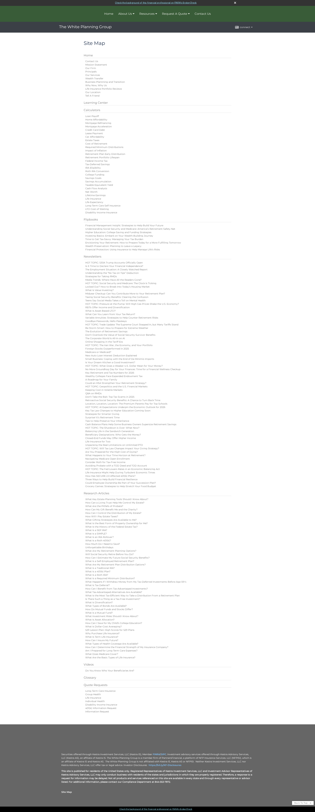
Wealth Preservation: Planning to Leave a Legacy (113, 246)
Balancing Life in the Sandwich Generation (109, 431)
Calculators (92, 110)
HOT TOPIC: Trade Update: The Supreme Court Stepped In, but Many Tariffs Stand (131, 324)
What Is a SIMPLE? (96, 533)
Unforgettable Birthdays (99, 547)
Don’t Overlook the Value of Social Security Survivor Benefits (120, 334)
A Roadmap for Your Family (101, 379)
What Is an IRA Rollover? (99, 537)
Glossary (90, 677)
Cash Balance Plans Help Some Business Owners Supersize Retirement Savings (130, 424)
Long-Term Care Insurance (100, 690)
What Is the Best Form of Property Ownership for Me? (116, 523)
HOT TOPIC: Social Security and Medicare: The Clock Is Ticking (120, 283)
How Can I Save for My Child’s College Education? (113, 623)
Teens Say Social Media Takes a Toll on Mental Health (115, 300)
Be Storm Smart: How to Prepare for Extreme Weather (116, 328)
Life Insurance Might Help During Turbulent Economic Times (120, 472)
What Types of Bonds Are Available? (106, 605)
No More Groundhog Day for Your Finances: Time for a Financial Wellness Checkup (132, 369)
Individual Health (95, 701)
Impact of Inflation (96, 150)
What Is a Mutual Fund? (99, 612)
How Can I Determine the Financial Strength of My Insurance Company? (126, 647)
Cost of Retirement (96, 143)
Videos (89, 664)
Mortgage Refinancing (98, 123)
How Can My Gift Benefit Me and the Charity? (111, 509)
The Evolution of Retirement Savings (106, 331)
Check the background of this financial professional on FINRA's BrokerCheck (156, 2)
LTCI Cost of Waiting (97, 209)
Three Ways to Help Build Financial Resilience (111, 479)
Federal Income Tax (96, 160)
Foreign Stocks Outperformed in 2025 (107, 348)
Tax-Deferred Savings (97, 164)
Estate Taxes (92, 140)
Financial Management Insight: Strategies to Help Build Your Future (124, 225)
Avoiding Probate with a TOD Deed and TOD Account (116, 465)
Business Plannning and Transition (105, 81)
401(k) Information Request (100, 708)
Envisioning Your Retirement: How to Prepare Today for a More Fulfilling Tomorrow (133, 242)
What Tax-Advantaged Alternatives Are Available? (113, 592)
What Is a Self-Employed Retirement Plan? (109, 561)
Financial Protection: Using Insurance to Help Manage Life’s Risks (122, 249)
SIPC (163, 754)
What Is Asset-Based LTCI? (100, 310)
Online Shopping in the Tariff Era (104, 341)
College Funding (94, 174)
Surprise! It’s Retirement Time (102, 417)
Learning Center (96, 103)
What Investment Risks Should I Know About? (111, 616)
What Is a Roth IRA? (96, 574)
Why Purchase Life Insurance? (102, 633)
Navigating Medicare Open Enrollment (107, 458)
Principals (91, 71)
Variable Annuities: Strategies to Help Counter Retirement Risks (121, 317)
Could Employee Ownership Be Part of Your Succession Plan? (120, 482)
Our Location (92, 92)
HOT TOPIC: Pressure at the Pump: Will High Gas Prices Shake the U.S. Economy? (132, 303)
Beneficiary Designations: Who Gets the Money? (113, 434)
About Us (125, 14)
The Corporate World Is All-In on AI (105, 338)
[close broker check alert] (235, 3)
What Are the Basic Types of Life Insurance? (110, 657)
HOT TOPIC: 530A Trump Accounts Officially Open (114, 262)
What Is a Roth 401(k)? (98, 540)
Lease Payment (94, 133)
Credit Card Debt (95, 129)
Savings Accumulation (98, 181)
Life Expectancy (94, 202)
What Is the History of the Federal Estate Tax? (111, 526)
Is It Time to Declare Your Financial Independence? (114, 266)
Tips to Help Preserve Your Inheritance (107, 420)
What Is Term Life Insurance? (101, 636)
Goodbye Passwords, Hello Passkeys (106, 321)
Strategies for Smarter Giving (102, 414)
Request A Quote (174, 14)
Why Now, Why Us (96, 85)
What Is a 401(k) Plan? (97, 571)
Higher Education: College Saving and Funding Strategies (118, 232)
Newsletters (92, 256)
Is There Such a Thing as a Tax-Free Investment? (112, 599)
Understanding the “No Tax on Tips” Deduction (112, 272)
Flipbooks (91, 219)
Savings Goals (93, 178)
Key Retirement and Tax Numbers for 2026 (109, 372)
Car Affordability (94, 136)
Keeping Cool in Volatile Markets (104, 389)
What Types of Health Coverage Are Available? (111, 643)
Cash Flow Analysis (96, 188)
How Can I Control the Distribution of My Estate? (113, 513)
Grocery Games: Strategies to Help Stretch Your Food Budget (120, 486)
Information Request (97, 711)
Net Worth (91, 191)
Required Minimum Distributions (104, 147)
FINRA (156, 754)
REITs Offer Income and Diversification (107, 307)
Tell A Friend (92, 95)
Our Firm (90, 68)
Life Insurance (93, 198)
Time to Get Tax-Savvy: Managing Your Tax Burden (114, 239)
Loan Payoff (92, 116)
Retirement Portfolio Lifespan (102, 157)
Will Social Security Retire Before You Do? (109, 554)
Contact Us (203, 14)
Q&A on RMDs (93, 393)
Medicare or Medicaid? (98, 352)
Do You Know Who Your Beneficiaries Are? (109, 670)
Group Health (93, 694)
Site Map (66, 792)
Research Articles (96, 493)
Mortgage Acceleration (98, 126)
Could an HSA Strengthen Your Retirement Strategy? (115, 383)
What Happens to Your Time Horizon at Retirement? (115, 455)
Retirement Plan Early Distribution (105, 154)
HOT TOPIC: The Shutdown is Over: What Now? (112, 427)
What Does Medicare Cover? (101, 654)
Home (108, 14)
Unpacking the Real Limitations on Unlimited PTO (114, 445)
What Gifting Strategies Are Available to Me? (111, 519)
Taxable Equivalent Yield (99, 185)
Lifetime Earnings (95, 195)
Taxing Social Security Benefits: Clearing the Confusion (116, 297)
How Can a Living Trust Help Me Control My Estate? (114, 502)
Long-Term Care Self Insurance (102, 205)
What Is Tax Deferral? (97, 585)
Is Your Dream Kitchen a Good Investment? (110, 362)
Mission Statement (96, 64)
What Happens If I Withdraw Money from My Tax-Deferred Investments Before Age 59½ (135, 581)
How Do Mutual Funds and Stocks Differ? (109, 609)
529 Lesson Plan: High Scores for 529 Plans (109, 629)
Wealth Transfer (94, 78)
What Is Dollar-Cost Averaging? (103, 626)
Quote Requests (95, 685)
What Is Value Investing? (99, 290)
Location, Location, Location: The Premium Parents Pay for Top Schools (126, 403)
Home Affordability (96, 119)
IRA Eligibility (93, 167)
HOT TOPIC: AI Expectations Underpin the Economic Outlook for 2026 (125, 407)
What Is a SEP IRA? (96, 530)
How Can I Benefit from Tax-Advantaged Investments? (116, 588)
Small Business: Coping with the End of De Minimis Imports (119, 359)
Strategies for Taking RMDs (101, 276)
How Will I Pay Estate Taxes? (101, 516)
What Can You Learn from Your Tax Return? (110, 314)
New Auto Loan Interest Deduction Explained (111, 355)
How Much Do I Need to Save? (102, 543)
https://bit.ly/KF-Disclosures (165, 765)
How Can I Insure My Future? (101, 640)
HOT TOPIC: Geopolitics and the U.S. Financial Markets (116, 386)
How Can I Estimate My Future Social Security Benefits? (117, 557)
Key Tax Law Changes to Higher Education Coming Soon (117, 410)
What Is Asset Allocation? (100, 619)
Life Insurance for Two (97, 441)
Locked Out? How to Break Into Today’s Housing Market (117, 286)
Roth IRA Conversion (97, 171)
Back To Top (301, 803)
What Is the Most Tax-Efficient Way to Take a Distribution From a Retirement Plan (132, 595)
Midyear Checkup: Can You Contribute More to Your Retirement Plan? (125, 293)
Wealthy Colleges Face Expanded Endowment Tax (113, 376)
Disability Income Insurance (101, 212)
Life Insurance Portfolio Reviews (103, 88)
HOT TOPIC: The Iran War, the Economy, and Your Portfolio (119, 345)
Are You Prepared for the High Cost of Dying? (111, 451)
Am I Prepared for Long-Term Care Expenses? (111, 650)
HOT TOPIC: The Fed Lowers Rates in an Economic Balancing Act (122, 469)
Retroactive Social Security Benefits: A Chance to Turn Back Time (122, 400)
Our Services (92, 75)
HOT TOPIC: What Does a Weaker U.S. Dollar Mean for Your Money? (124, 365)
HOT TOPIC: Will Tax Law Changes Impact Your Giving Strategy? (122, 448)
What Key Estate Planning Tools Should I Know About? (116, 499)
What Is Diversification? (99, 602)
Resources (147, 14)
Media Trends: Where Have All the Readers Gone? (113, 279)
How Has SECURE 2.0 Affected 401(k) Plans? (110, 475)
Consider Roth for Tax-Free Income (105, 462)
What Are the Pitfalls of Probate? (104, 506)
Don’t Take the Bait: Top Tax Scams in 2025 (109, 396)
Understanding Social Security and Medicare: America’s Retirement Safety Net (130, 228)
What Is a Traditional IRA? (100, 568)
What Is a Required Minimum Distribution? (110, 578)
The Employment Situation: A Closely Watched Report (116, 269)
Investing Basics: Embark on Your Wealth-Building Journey (119, 235)
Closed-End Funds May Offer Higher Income (110, 438)
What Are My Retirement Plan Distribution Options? (115, 564)
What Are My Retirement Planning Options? (110, 550)
